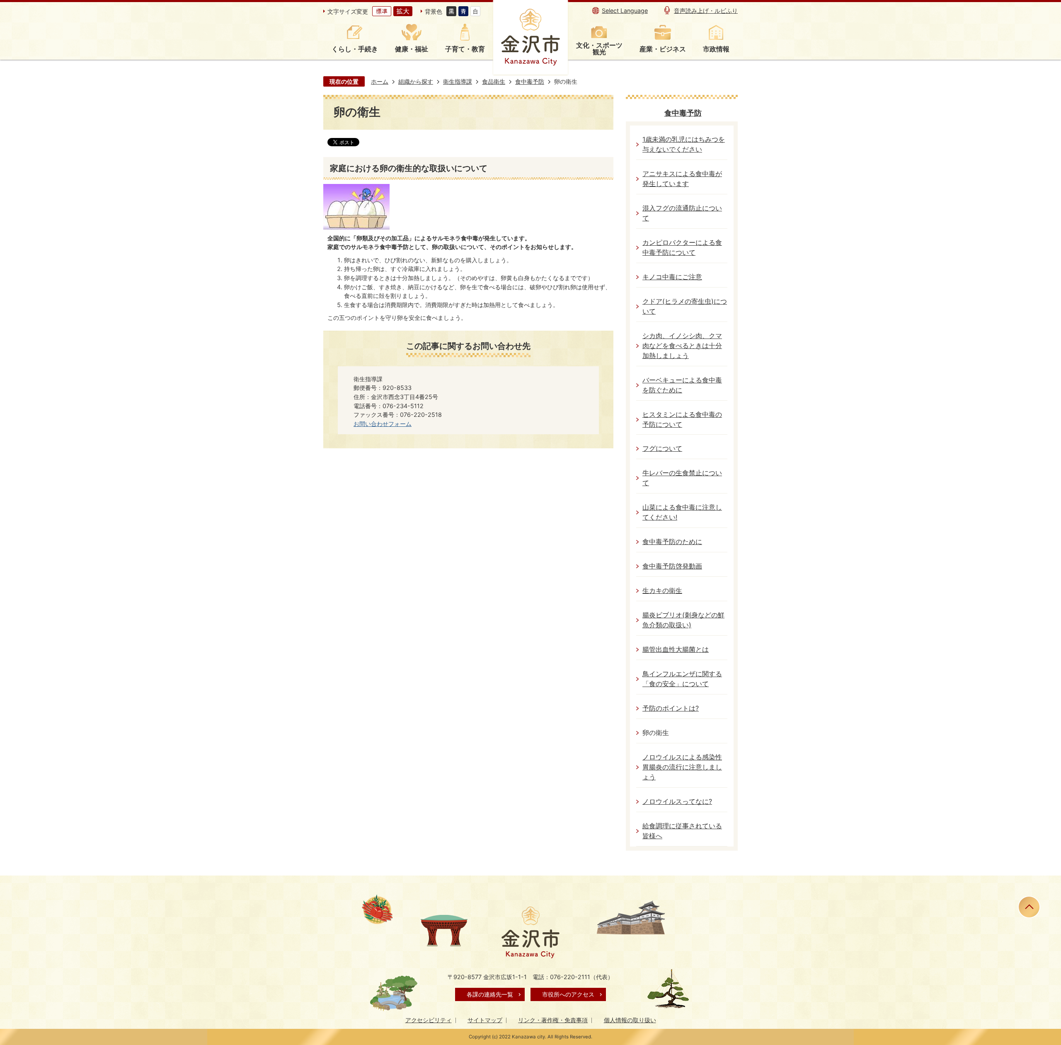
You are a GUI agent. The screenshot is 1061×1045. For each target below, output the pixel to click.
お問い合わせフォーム (383, 423)
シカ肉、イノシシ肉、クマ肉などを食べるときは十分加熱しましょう (682, 346)
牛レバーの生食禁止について (682, 478)
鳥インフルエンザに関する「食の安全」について (682, 679)
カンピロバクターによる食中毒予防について (682, 247)
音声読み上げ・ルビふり (706, 10)
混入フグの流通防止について (682, 213)
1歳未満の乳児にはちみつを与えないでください (683, 144)
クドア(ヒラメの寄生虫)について (684, 306)
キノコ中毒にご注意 (672, 277)
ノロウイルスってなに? (677, 802)
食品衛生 (493, 81)
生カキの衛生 (662, 591)
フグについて (662, 448)
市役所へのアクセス (568, 994)
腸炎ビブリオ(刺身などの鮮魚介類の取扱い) (683, 620)
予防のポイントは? (670, 708)
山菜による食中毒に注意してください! (682, 512)
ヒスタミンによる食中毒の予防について (682, 419)
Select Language (625, 10)
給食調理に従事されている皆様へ (682, 831)
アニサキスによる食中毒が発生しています (682, 179)
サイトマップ (485, 1019)
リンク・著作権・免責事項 (553, 1019)
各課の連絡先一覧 (490, 994)
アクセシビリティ (428, 1019)
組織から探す (415, 81)
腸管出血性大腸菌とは (675, 649)
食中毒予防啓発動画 (672, 566)
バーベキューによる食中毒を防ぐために (682, 385)
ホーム (379, 81)
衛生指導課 (457, 81)
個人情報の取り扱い (630, 1019)
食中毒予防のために (672, 542)
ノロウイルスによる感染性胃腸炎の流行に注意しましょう (682, 767)
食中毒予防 (529, 81)
